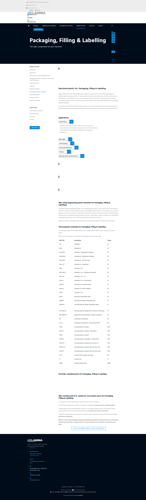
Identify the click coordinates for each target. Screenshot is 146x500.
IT (112, 26)
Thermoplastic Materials (49, 26)
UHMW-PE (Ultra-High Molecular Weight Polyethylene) (81, 303)
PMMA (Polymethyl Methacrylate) (73, 362)
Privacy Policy (54, 492)
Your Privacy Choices (80, 490)
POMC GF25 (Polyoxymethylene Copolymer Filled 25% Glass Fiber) (86, 346)
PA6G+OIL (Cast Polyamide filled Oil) (74, 275)
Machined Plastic (34, 114)
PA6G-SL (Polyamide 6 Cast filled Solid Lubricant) (79, 279)
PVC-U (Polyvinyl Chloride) (69, 354)
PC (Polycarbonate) (66, 358)
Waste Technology (35, 101)
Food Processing (34, 83)
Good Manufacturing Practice (37, 461)
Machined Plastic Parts (66, 26)
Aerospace (33, 70)
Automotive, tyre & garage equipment (40, 76)
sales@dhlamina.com (35, 480)
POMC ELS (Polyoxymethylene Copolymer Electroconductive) (84, 342)
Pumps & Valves (34, 98)
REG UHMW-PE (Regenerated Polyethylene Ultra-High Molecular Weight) (89, 314)
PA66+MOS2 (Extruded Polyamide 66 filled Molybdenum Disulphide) (87, 255)
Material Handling (34, 89)
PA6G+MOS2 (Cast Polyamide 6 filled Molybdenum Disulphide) (84, 271)
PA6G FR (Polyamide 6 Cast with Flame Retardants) (80, 283)
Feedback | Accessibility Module (88, 492)
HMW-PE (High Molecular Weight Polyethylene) (78, 299)
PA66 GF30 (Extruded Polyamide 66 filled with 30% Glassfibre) (84, 259)
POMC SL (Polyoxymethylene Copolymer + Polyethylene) (82, 330)
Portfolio (92, 26)
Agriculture (33, 73)
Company (35, 26)
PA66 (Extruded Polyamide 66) (71, 247)
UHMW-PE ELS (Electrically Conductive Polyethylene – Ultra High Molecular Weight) (85, 309)
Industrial (32, 86)
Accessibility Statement (73, 492)
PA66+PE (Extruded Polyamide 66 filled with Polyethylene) (83, 263)
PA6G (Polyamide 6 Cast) (69, 267)
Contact (100, 26)
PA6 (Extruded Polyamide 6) (70, 243)
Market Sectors (80, 26)
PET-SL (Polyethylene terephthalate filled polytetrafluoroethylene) (86, 322)
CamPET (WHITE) (62, 379)
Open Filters (113, 61)
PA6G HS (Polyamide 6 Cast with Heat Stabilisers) (79, 287)
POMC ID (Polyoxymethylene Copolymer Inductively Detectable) (85, 350)
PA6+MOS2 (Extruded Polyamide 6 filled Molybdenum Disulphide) (86, 251)
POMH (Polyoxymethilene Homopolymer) (76, 334)
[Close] (112, 31)
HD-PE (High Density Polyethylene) (73, 295)
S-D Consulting (79, 495)
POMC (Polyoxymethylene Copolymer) (74, 326)
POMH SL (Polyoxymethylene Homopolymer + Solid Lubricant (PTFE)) (87, 338)
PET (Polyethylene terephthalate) (72, 318)
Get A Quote (35, 127)
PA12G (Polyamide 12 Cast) (69, 291)
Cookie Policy (62, 492)
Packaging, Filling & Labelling (38, 92)
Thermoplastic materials (36, 111)
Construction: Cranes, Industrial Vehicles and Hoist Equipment (42, 79)
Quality (31, 459)
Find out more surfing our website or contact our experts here (88, 428)
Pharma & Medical (35, 95)
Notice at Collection (66, 490)
